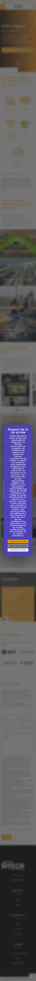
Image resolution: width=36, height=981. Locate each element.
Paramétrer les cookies (18, 550)
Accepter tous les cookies (18, 541)
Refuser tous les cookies (18, 545)
